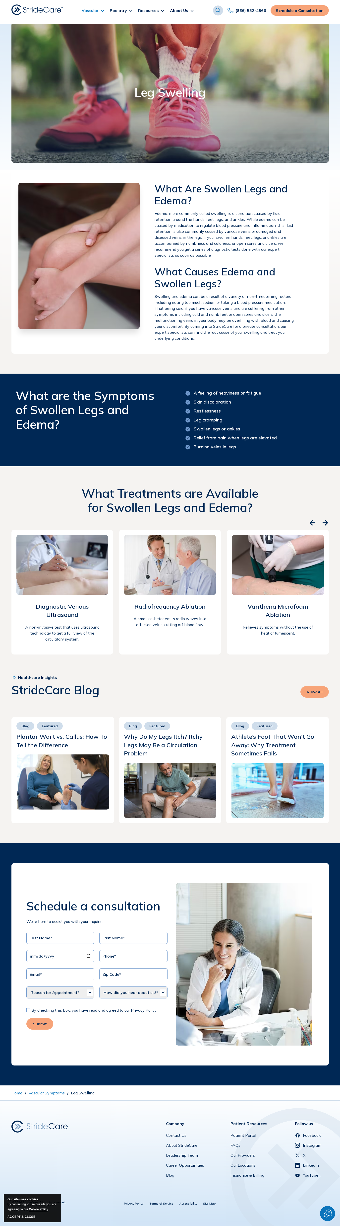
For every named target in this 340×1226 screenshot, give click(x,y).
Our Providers (242, 1156)
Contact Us (176, 1136)
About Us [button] (179, 10)
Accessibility (188, 1203)
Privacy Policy (144, 1010)
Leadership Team (182, 1156)
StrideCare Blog (55, 690)
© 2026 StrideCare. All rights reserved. (38, 1202)
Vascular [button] (90, 10)
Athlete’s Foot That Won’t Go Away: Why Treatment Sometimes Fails (272, 745)
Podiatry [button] (118, 10)
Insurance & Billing (247, 1176)
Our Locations (243, 1166)
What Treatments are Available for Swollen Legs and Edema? (170, 500)
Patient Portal (243, 1136)
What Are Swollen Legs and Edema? (221, 195)
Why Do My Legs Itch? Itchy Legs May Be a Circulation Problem (163, 745)
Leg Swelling (170, 92)
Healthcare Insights (37, 677)
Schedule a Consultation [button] (300, 12)
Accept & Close (21, 1217)
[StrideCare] (37, 10)
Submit (40, 1023)
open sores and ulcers (255, 243)
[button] (218, 10)
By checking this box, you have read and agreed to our (80, 1010)
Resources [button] (148, 10)
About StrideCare (181, 1146)
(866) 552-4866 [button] (250, 12)
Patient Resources (248, 1123)
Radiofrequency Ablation (170, 606)
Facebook (312, 1135)
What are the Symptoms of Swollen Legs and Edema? (85, 410)
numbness (195, 243)
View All (316, 693)
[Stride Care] (39, 1126)
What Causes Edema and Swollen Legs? (215, 278)
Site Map (209, 1203)
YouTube (310, 1175)
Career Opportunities (185, 1166)
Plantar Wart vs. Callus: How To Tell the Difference (61, 741)
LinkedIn (311, 1165)
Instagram (312, 1145)
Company (175, 1123)
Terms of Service (161, 1203)
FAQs (235, 1146)
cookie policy (38, 1209)
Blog (170, 1176)
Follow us (304, 1123)
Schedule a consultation (93, 906)
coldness (222, 243)
